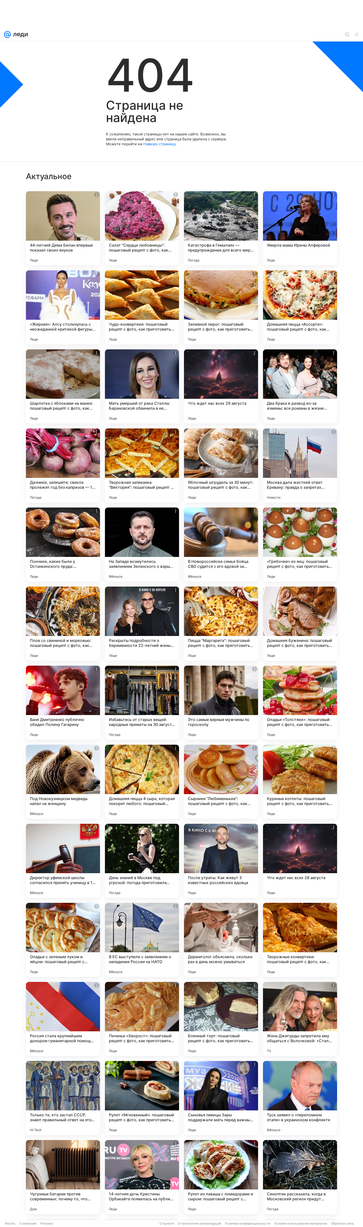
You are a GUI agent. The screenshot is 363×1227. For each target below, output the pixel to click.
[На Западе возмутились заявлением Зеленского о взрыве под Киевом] (142, 545)
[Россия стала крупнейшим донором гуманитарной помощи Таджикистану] (63, 1019)
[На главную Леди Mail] (19, 35)
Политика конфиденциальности (247, 1223)
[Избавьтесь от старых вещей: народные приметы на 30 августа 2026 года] (142, 703)
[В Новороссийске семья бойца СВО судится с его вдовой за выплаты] (221, 545)
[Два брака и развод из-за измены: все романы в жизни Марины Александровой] (300, 386)
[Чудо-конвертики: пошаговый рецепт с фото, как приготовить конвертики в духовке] (142, 307)
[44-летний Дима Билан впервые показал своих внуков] (63, 228)
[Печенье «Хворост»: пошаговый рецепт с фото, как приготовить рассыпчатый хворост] (142, 1019)
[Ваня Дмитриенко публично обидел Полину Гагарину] (63, 703)
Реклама (46, 1223)
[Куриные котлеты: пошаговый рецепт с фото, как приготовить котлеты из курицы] (300, 782)
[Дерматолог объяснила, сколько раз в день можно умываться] (221, 940)
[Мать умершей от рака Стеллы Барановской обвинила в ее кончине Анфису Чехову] (142, 386)
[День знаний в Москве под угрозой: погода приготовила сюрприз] (142, 861)
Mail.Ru (10, 1223)
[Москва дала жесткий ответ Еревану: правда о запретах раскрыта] (300, 465)
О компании (27, 1223)
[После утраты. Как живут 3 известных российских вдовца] (221, 861)
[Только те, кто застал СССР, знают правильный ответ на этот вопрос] (63, 1098)
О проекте (167, 1223)
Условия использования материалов (300, 1223)
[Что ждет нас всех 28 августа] (300, 861)
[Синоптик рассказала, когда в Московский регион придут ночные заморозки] (300, 1177)
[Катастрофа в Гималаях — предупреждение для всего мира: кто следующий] (221, 228)
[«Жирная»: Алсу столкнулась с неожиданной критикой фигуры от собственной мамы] (63, 307)
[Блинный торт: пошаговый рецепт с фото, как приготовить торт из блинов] (221, 1019)
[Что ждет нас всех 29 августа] (221, 386)
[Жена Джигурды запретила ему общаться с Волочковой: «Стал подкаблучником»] (300, 1019)
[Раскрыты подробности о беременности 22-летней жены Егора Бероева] (142, 624)
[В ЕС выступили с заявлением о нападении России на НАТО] (142, 940)
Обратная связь (342, 1223)
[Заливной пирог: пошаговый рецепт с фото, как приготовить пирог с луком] (221, 307)
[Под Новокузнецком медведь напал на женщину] (63, 782)
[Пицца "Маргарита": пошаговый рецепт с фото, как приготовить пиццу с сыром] (221, 624)
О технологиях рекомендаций (199, 1223)
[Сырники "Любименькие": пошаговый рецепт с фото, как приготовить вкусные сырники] (221, 782)
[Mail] (7, 35)
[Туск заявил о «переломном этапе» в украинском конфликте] (300, 1098)
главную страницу (159, 144)
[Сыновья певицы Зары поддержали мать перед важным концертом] (221, 1098)
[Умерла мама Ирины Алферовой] (300, 228)
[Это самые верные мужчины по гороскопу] (221, 703)
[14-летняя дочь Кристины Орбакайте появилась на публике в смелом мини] (142, 1177)
